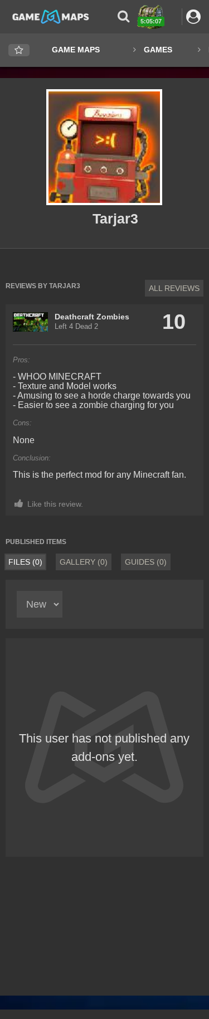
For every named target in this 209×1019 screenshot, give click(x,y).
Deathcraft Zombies (92, 316)
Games (158, 49)
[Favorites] (19, 50)
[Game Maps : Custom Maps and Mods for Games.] (51, 16)
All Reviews (174, 288)
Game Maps (76, 49)
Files (25, 561)
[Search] (123, 16)
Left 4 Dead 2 (76, 327)
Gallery (84, 561)
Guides (146, 561)
